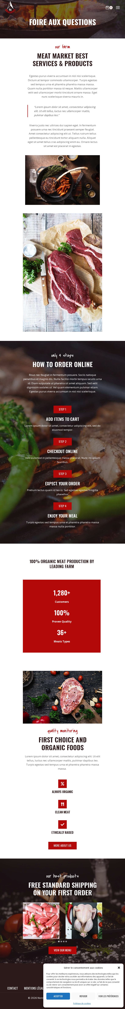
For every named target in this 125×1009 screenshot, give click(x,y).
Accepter (58, 996)
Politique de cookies (82, 1003)
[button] (118, 967)
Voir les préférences (108, 996)
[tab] (59, 941)
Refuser (83, 996)
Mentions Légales (35, 988)
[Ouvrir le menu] (117, 7)
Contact (12, 988)
